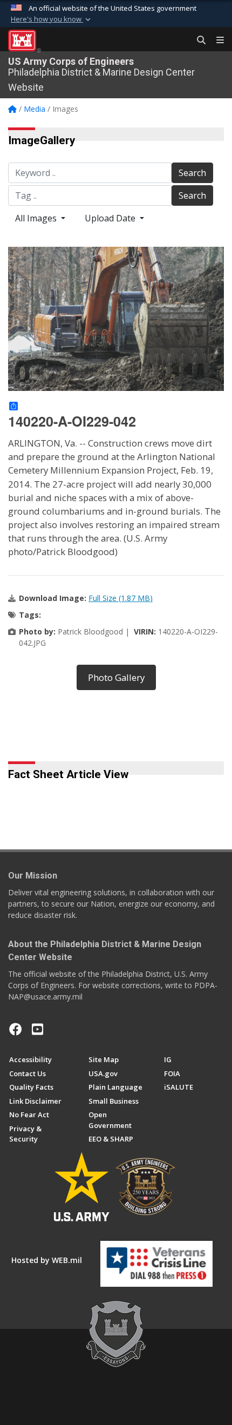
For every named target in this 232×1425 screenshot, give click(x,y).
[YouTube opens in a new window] (37, 1029)
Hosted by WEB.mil (46, 1260)
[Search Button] (197, 40)
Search (192, 173)
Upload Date (111, 218)
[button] (52, 19)
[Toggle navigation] (216, 40)
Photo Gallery (116, 677)
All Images (37, 218)
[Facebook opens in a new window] (15, 1029)
